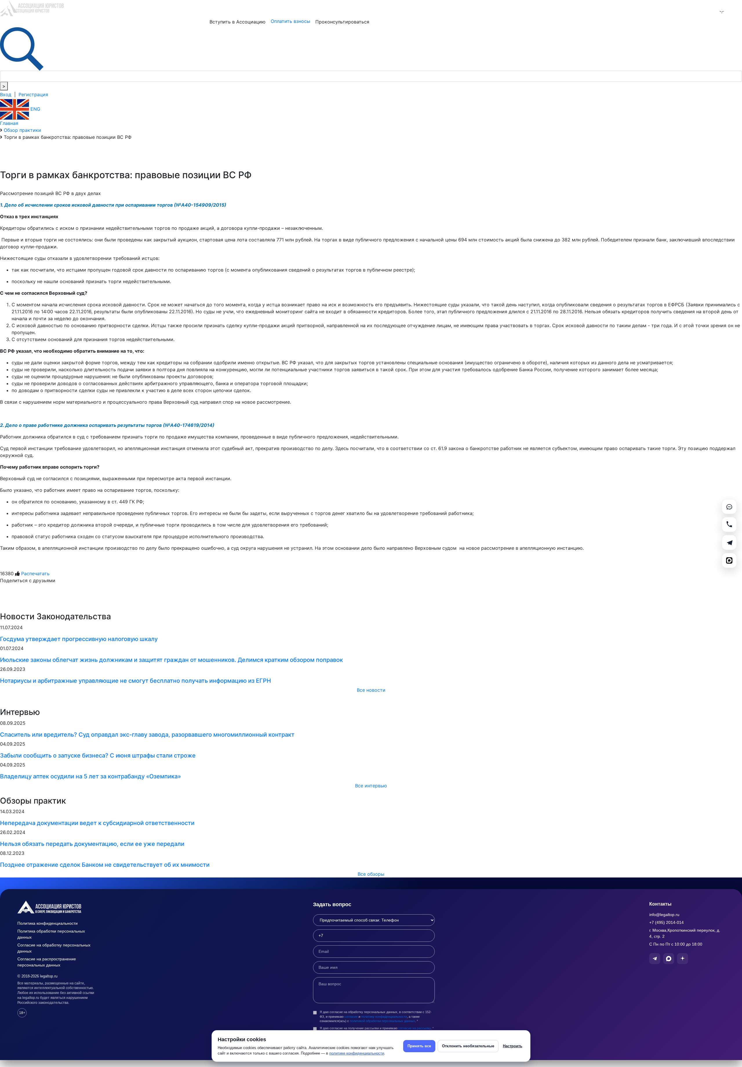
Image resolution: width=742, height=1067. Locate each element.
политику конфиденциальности (384, 1016)
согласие (351, 1016)
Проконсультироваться (342, 22)
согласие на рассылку (414, 1028)
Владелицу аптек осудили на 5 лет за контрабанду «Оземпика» (90, 776)
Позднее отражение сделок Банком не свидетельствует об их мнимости (105, 864)
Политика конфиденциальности (47, 923)
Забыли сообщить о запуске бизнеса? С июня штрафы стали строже (98, 755)
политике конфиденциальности (356, 1053)
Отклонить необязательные (468, 1046)
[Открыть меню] (736, 11)
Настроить (512, 1046)
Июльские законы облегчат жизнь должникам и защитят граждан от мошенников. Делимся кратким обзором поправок (171, 659)
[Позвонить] (729, 524)
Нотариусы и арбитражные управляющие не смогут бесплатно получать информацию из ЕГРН (135, 680)
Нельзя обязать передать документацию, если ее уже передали (92, 843)
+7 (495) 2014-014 (666, 922)
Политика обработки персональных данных (51, 934)
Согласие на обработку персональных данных (53, 948)
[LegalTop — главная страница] (58, 907)
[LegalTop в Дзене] (721, 11)
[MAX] (729, 560)
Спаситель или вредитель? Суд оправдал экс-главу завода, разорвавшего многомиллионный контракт (147, 734)
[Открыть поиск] (21, 48)
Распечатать (35, 573)
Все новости (371, 690)
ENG (34, 109)
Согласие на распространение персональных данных (46, 962)
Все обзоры (371, 874)
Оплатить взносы (290, 21)
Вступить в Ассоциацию (237, 22)
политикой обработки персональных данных (382, 1021)
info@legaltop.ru (664, 914)
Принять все (419, 1046)
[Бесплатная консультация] (729, 506)
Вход (5, 94)
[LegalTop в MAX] (706, 11)
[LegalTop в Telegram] (691, 11)
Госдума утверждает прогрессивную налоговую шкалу (79, 639)
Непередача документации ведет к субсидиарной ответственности (97, 823)
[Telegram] (729, 542)
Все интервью (371, 786)
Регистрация (33, 94)
